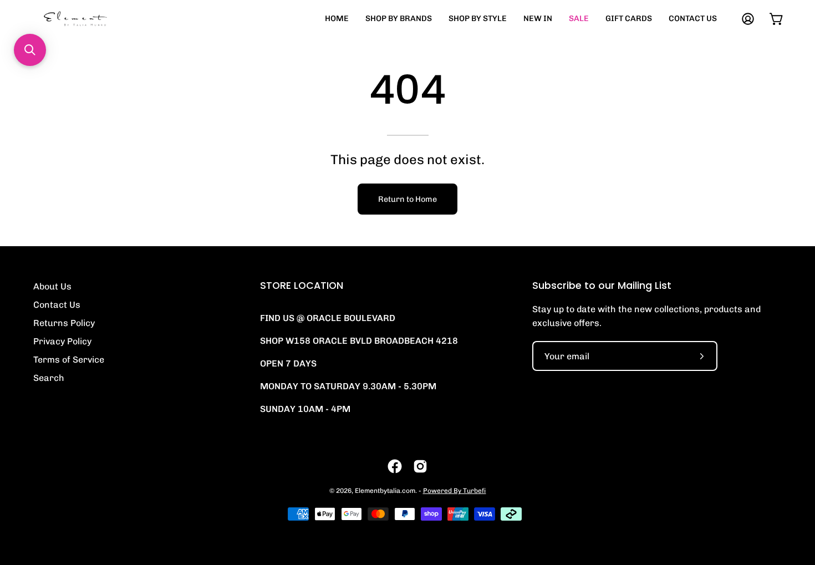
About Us (52, 286)
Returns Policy (64, 323)
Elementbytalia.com (385, 491)
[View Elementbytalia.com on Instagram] (420, 466)
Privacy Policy (62, 341)
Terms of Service (68, 359)
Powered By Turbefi (454, 491)
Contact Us (56, 304)
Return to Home (407, 199)
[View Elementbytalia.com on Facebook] (394, 466)
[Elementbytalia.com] (94, 18)
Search (48, 378)
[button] (30, 50)
